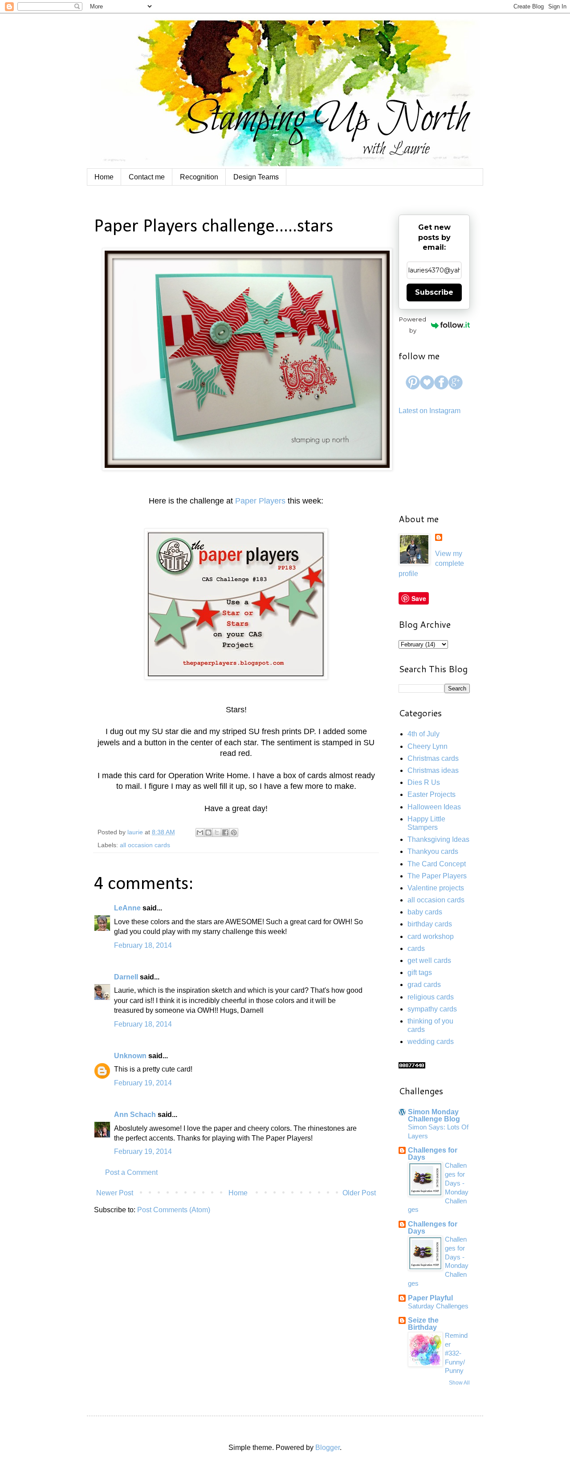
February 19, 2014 (143, 1083)
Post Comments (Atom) (173, 1210)
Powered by (412, 325)
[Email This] (199, 832)
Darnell (126, 977)
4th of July (423, 734)
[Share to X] (216, 832)
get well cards (429, 960)
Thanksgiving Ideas (438, 839)
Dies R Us (423, 782)
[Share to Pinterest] (233, 832)
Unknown (130, 1056)
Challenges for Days (432, 1153)
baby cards (424, 912)
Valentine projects (435, 888)
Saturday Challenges (438, 1306)
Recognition (199, 177)
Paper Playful (430, 1298)
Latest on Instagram (429, 410)
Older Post (359, 1193)
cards (416, 948)
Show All (459, 1383)
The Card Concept (436, 864)
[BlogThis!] (208, 832)
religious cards (430, 997)
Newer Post (114, 1193)
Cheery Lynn (427, 746)
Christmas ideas (433, 770)
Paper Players (260, 500)
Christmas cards (433, 758)
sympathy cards (432, 1009)
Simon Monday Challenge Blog (434, 1115)
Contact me (147, 177)
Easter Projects (431, 794)
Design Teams (256, 177)
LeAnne (127, 908)
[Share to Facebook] (225, 832)
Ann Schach (135, 1114)
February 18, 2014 (143, 945)
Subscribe (434, 292)
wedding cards (430, 1041)
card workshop (430, 936)
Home (104, 177)
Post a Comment (131, 1172)
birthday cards (429, 924)
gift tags (419, 972)
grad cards (424, 984)
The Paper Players (437, 876)
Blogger (327, 1447)
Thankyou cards (432, 851)
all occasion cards (145, 845)
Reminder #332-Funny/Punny (456, 1353)
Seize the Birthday (423, 1323)
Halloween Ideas (434, 807)
